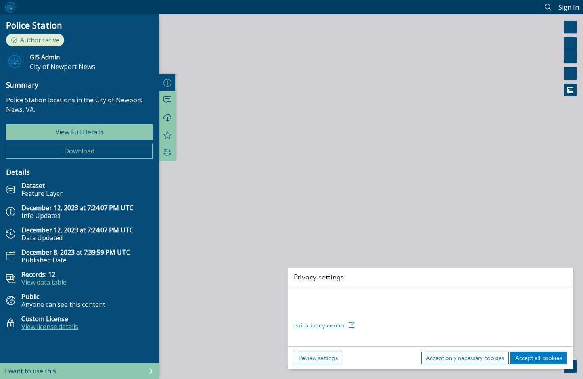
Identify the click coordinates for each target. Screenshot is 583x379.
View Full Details (80, 132)
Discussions (167, 100)
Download (79, 151)
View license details (49, 326)
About (167, 82)
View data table (44, 282)
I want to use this (30, 371)
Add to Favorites (167, 135)
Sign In (568, 7)
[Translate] (167, 152)
